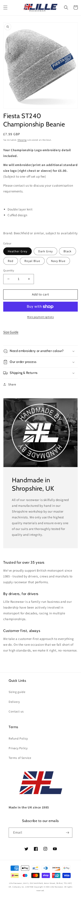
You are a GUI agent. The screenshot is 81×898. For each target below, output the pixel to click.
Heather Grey (17, 251)
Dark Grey (45, 251)
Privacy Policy (18, 748)
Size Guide (10, 332)
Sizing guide (17, 692)
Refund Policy (18, 738)
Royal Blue (32, 261)
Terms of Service (20, 758)
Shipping (22, 140)
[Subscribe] (67, 833)
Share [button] (12, 384)
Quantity (8, 270)
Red (10, 261)
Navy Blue (58, 261)
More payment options (40, 316)
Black (67, 251)
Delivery (14, 702)
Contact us (16, 711)
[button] (5, 7)
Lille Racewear (56, 887)
